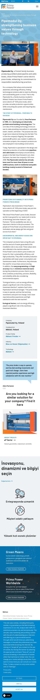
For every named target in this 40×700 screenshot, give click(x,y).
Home (3, 14)
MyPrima (4, 1)
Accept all (19, 689)
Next (32, 183)
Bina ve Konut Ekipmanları (17, 344)
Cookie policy (7, 672)
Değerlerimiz (6, 481)
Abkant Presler (12, 336)
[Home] (8, 6)
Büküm (9, 352)
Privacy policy (7, 670)
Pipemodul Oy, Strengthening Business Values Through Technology (19, 15)
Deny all (19, 684)
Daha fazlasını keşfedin (16, 569)
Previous (6, 183)
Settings (19, 678)
